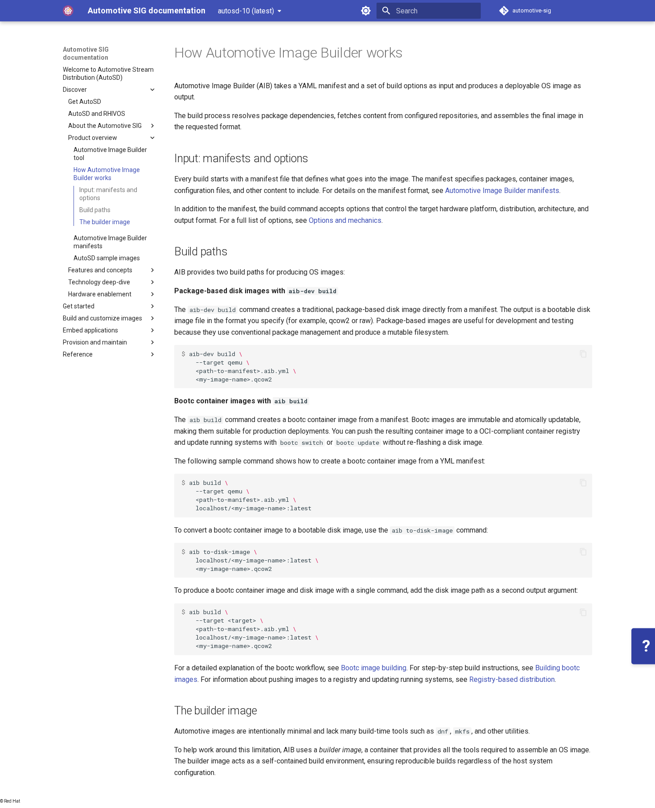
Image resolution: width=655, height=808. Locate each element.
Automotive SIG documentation (86, 53)
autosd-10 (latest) (246, 11)
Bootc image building (373, 668)
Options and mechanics (345, 220)
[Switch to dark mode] (366, 11)
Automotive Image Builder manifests (502, 190)
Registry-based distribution (512, 679)
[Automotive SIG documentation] (68, 11)
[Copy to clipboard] (583, 354)
